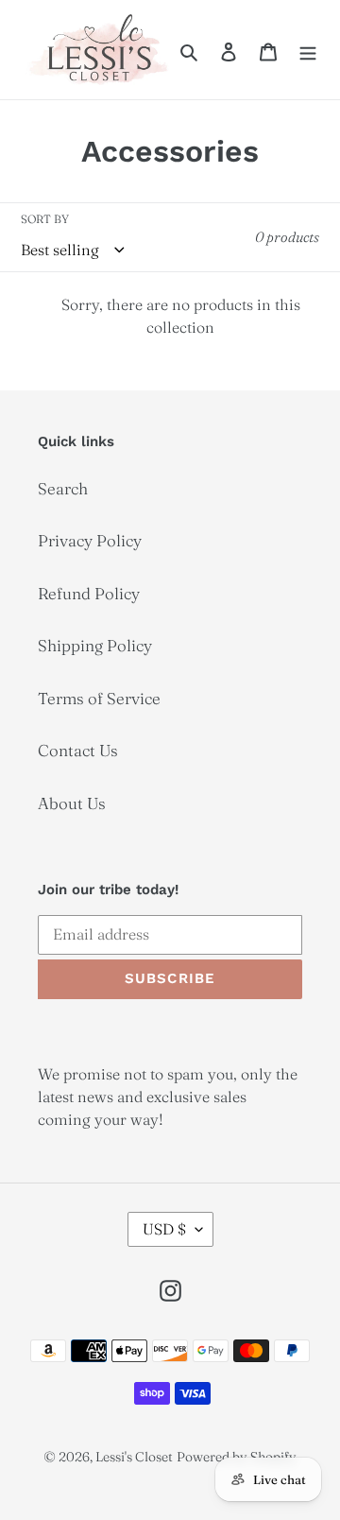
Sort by (45, 219)
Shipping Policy (95, 645)
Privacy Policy (90, 540)
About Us (72, 803)
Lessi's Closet (134, 1456)
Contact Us (78, 750)
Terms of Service (99, 698)
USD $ (164, 1228)
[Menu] (308, 50)
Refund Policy (89, 593)
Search (63, 488)
